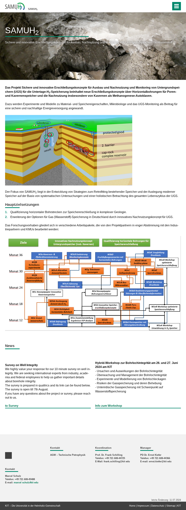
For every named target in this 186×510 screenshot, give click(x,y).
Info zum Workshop (108, 405)
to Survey (11, 405)
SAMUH (33, 9)
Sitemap (170, 505)
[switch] (160, 6)
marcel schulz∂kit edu (26, 482)
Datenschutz (157, 505)
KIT (179, 505)
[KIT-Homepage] (15, 6)
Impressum (143, 505)
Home (132, 505)
